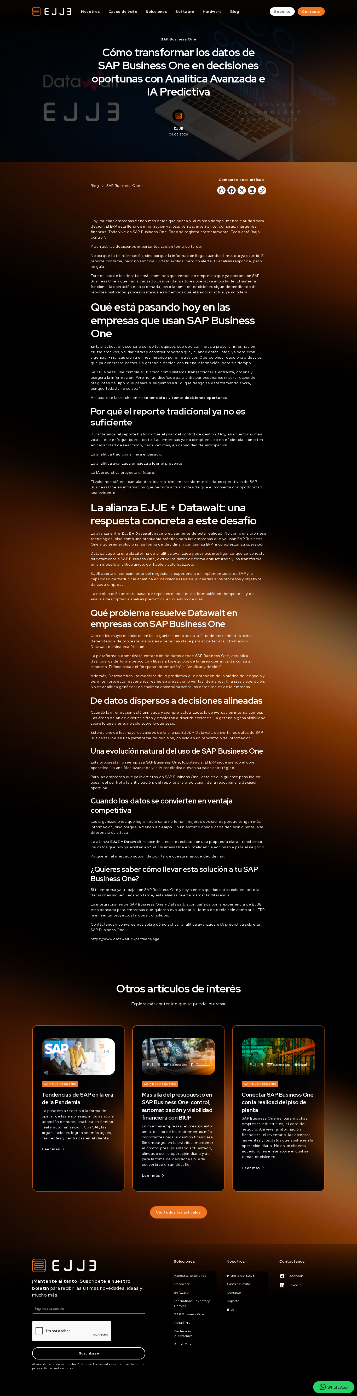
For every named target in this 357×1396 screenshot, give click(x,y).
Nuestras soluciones (190, 1276)
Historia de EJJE (241, 1276)
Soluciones (156, 11)
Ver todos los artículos (178, 1212)
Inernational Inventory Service (192, 1303)
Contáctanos (292, 1261)
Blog (234, 11)
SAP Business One (189, 1314)
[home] (51, 11)
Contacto (311, 11)
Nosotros (90, 11)
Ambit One (183, 1344)
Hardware (212, 11)
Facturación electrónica (183, 1333)
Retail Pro (182, 1323)
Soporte (282, 11)
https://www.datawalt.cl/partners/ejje (125, 939)
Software (184, 11)
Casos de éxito (122, 11)
